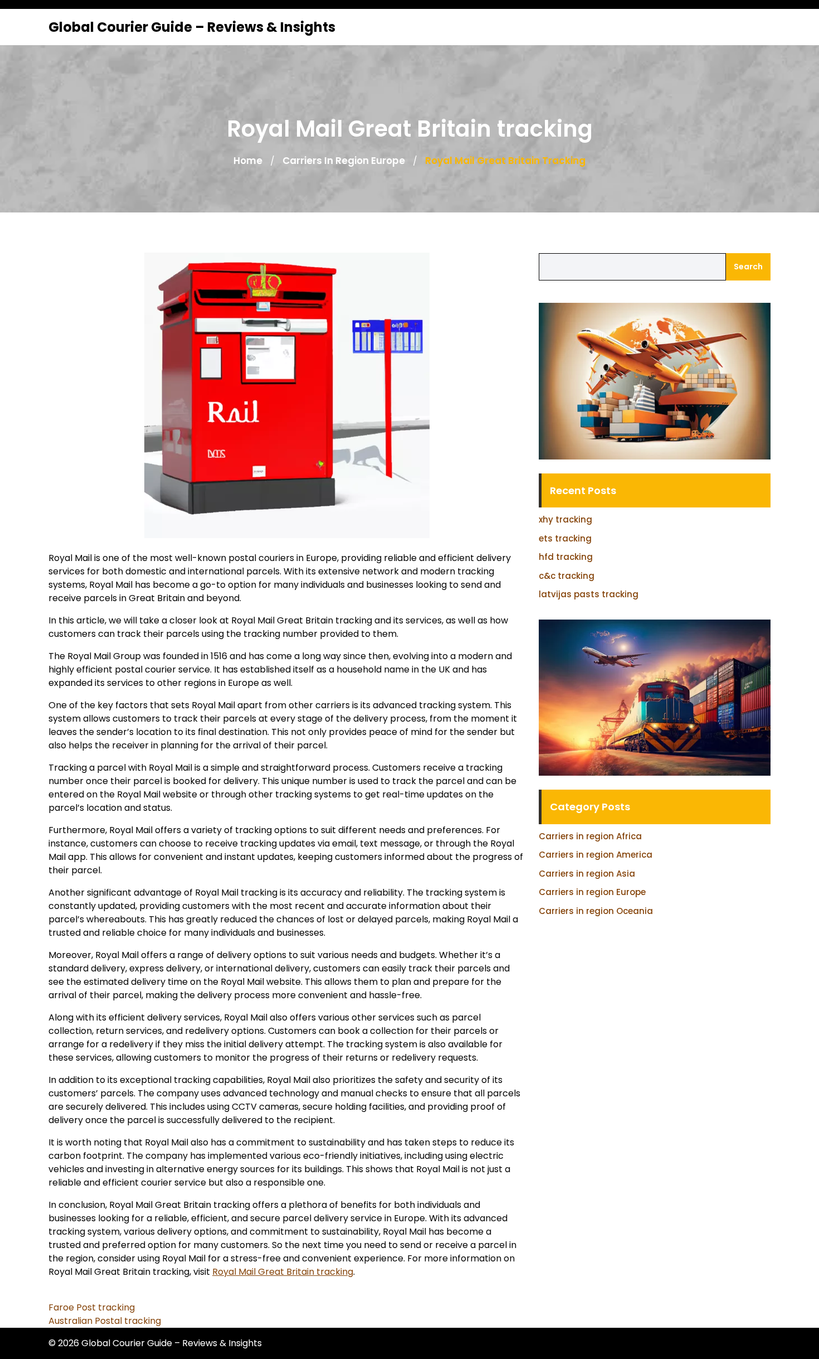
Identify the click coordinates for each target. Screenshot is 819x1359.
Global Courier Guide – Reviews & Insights (191, 27)
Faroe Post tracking (91, 1307)
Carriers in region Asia (587, 873)
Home (247, 160)
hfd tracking (566, 557)
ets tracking (565, 538)
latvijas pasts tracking (588, 594)
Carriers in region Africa (590, 836)
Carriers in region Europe (343, 160)
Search (748, 266)
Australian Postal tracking (104, 1320)
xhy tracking (565, 519)
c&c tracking (566, 576)
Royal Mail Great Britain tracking (282, 1271)
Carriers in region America (595, 854)
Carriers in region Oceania (596, 911)
